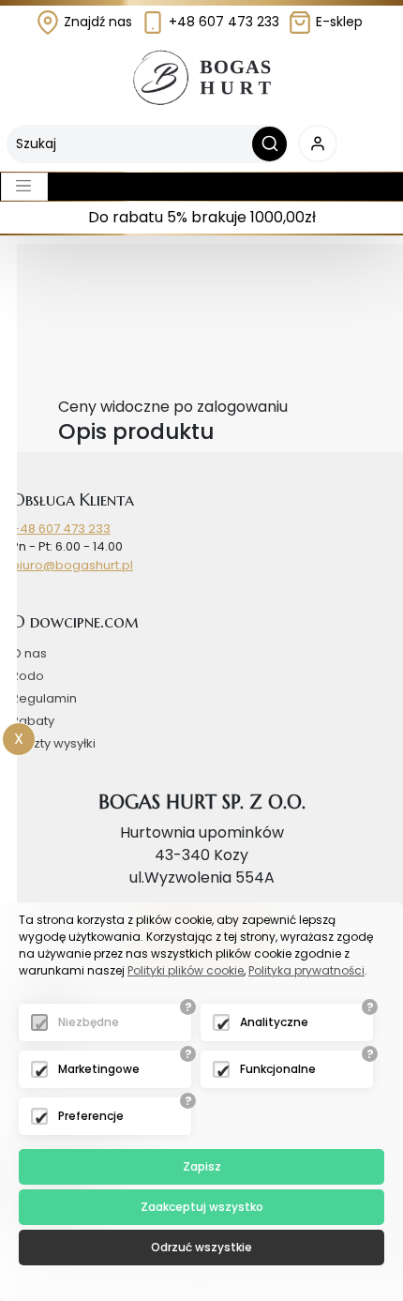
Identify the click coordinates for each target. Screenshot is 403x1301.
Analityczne (274, 1022)
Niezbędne (88, 1022)
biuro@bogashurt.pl (72, 565)
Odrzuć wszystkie (201, 1247)
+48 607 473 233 (222, 21)
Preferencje (91, 1116)
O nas (29, 653)
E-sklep (337, 21)
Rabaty (32, 721)
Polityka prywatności (306, 970)
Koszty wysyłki (53, 743)
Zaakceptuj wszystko (202, 1207)
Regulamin (44, 698)
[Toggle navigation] (24, 187)
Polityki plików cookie (185, 970)
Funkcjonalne (278, 1069)
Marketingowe (99, 1069)
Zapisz (202, 1166)
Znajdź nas (96, 21)
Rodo (27, 676)
